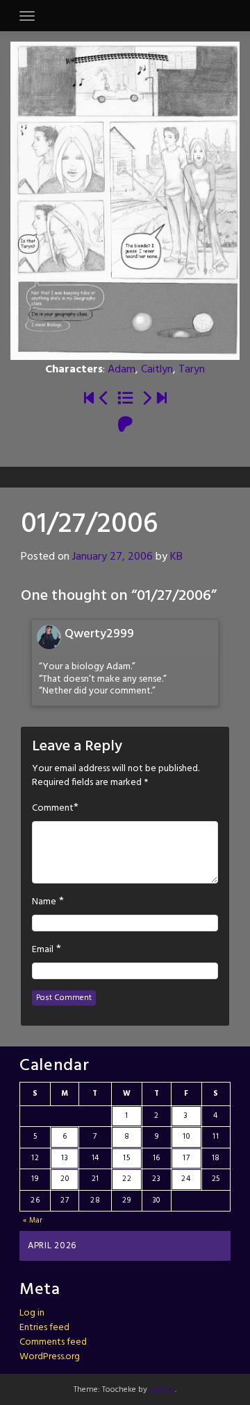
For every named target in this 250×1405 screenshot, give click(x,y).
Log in (31, 1313)
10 (186, 1136)
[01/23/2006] (104, 399)
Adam (121, 370)
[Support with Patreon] (125, 425)
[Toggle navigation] (27, 16)
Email (42, 950)
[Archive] (125, 399)
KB (176, 557)
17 (186, 1158)
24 (185, 1179)
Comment (53, 809)
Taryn (191, 370)
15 (126, 1158)
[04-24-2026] (162, 399)
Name (44, 902)
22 (126, 1179)
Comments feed (53, 1342)
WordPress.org (49, 1357)
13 (64, 1158)
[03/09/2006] (146, 399)
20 (64, 1179)
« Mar (33, 1220)
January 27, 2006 (112, 557)
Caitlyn (157, 370)
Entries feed (44, 1328)
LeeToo (162, 1390)
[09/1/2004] (89, 399)
